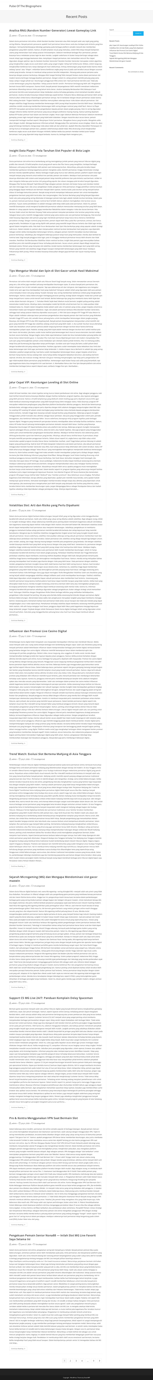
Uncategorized (41, 36)
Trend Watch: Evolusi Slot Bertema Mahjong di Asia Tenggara (50, 754)
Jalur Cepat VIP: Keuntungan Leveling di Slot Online (43, 382)
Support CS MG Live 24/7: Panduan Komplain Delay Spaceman (51, 998)
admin (14, 36)
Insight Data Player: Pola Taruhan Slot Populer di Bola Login (49, 150)
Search (111, 30)
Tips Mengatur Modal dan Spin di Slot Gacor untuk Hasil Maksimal (54, 270)
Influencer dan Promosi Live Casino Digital (38, 631)
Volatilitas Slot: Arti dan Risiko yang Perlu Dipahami (44, 505)
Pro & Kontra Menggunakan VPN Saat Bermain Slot (43, 1118)
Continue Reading (19, 140)
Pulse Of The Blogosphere (25, 6)
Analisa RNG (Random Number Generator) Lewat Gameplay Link (52, 30)
